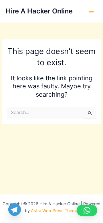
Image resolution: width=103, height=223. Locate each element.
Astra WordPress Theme (54, 210)
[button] (87, 210)
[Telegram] (14, 209)
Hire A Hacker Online (39, 11)
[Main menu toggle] (91, 11)
